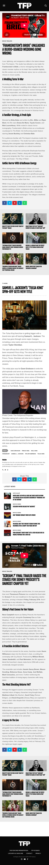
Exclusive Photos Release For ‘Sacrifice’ (24, 507)
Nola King (34, 450)
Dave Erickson (15, 450)
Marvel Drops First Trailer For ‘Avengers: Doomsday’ (34, 267)
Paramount (6, 453)
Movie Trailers (7, 41)
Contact (29, 853)
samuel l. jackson (17, 453)
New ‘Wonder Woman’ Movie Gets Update (24, 515)
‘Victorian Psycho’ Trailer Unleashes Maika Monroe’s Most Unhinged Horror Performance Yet (12, 247)
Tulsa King (40, 453)
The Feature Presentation (18, 850)
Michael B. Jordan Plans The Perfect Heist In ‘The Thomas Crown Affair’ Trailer (35, 247)
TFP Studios (35, 850)
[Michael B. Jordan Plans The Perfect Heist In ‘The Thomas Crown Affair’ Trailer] (36, 237)
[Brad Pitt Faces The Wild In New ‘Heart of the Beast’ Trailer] (12, 218)
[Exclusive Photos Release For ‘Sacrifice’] (7, 507)
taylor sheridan (30, 453)
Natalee (4, 460)
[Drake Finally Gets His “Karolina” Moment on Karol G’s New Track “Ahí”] (36, 218)
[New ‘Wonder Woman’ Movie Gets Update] (7, 515)
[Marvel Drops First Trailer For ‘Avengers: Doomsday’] (36, 258)
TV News (5, 283)
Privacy (38, 853)
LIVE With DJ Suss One (15, 853)
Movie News (17, 504)
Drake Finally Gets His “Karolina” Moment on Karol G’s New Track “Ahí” (35, 227)
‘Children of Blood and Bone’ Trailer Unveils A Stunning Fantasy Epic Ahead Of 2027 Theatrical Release (12, 268)
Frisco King (25, 450)
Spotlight (16, 493)
